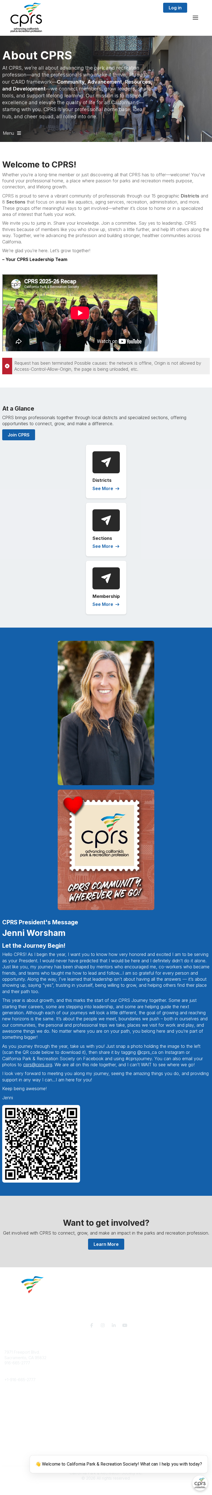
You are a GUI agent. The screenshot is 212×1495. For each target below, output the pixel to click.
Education (13, 1401)
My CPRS (12, 1434)
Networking (14, 1423)
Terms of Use (16, 1458)
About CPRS (15, 1396)
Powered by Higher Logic (106, 1488)
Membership (15, 1429)
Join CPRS (19, 435)
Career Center (17, 1407)
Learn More (106, 1244)
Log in (175, 7)
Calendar (12, 1440)
